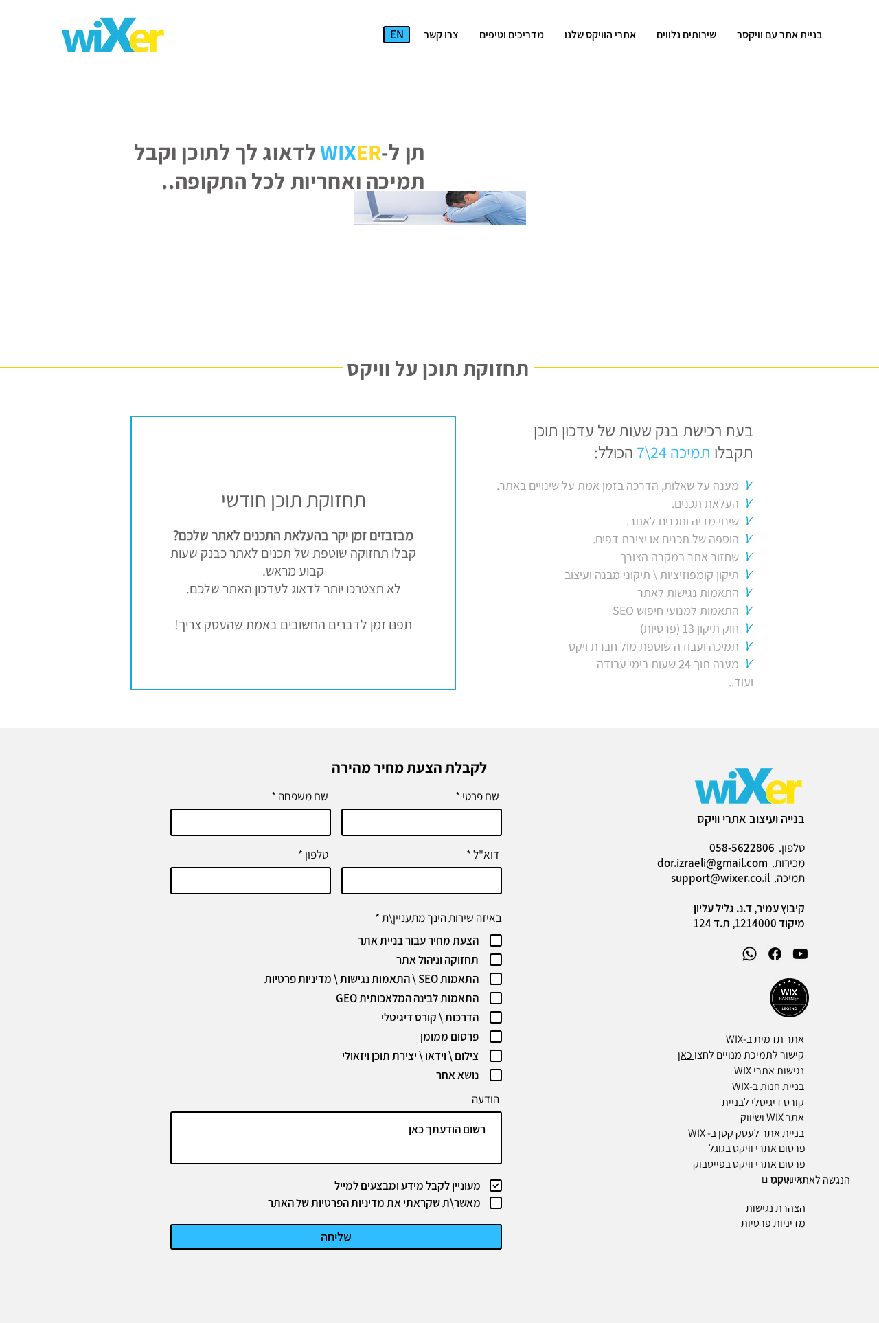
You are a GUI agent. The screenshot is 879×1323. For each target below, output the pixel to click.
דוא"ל (486, 855)
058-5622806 (742, 847)
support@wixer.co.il (720, 877)
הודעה (485, 1099)
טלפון (316, 855)
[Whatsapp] (749, 953)
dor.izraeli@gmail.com (712, 862)
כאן (686, 1055)
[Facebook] (775, 953)
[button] (686, 35)
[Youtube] (800, 953)
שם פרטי (480, 796)
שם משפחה (303, 796)
